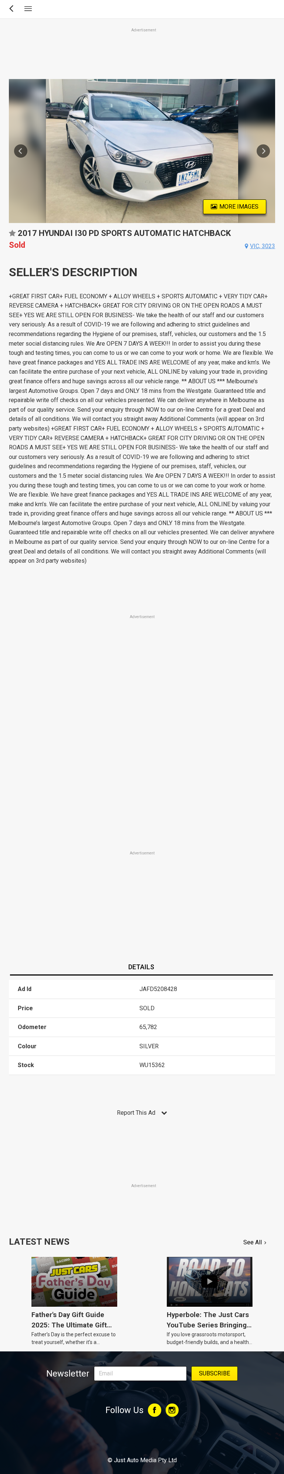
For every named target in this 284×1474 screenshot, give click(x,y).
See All (252, 1242)
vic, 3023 (262, 246)
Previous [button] (20, 151)
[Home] (142, 1440)
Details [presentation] (141, 967)
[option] (142, 151)
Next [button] (263, 151)
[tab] (141, 967)
